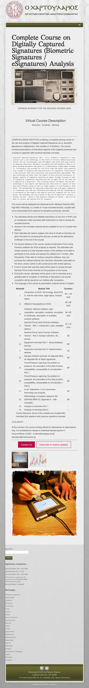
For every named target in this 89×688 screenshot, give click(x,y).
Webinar (8, 623)
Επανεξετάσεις (10, 637)
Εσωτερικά (9, 646)
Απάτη (7, 626)
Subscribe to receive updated (53, 444)
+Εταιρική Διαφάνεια (12, 595)
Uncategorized (10, 620)
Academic (8, 600)
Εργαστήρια (9, 640)
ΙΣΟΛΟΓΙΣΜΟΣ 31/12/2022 (14, 584)
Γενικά (7, 629)
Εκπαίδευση (9, 634)
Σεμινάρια (8, 657)
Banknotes (8, 603)
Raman (7, 614)
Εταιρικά (8, 648)
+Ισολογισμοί (9, 597)
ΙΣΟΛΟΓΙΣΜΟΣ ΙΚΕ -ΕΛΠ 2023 (16, 574)
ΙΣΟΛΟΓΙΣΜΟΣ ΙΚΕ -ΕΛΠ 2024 (16, 569)
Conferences (9, 606)
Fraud (7, 609)
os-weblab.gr (53, 684)
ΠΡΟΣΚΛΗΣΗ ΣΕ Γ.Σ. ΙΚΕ (14, 571)
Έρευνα (8, 643)
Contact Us (26, 444)
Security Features (11, 617)
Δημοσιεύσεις (10, 631)
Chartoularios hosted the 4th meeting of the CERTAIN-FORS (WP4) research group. (16, 579)
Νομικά (7, 654)
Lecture (7, 612)
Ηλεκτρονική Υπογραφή (13, 651)
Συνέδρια (8, 660)
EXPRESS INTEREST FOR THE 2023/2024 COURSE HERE (44, 108)
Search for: (9, 549)
